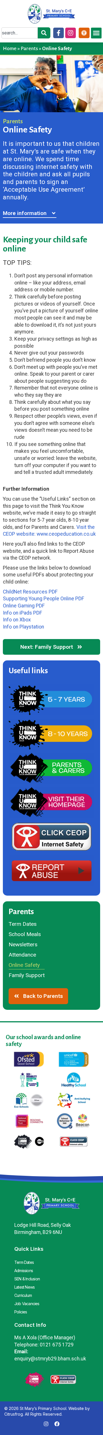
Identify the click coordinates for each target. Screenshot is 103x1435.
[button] (96, 33)
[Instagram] (70, 33)
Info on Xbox (17, 620)
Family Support (27, 975)
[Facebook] (57, 1423)
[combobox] (19, 32)
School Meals (25, 934)
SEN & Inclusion (27, 1278)
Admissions (23, 1270)
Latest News (24, 1287)
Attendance (22, 954)
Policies (20, 1311)
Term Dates (23, 924)
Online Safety (24, 965)
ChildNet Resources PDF (30, 592)
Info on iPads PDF (22, 613)
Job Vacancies (26, 1303)
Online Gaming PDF (24, 606)
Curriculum (23, 1295)
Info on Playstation (23, 627)
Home (10, 48)
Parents (29, 48)
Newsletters (23, 944)
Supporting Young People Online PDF (43, 598)
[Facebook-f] (58, 33)
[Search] (44, 32)
